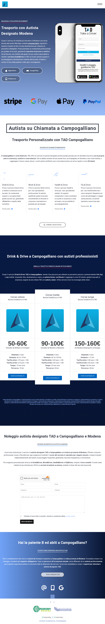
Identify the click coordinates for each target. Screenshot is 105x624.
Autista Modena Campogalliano (12, 399)
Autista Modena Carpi (28, 399)
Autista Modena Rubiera (56, 402)
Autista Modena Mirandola (62, 401)
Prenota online (6, 209)
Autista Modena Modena (78, 401)
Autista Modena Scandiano (88, 402)
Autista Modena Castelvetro (89, 399)
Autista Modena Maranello (46, 401)
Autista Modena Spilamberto (52, 404)
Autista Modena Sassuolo (71, 402)
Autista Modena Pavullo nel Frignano (37, 402)
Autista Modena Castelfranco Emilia (45, 399)
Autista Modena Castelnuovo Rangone (68, 399)
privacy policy (70, 516)
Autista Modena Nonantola (18, 402)
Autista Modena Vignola (68, 404)
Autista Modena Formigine (30, 401)
